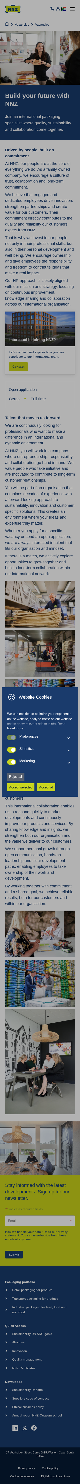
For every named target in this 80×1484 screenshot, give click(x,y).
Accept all (46, 787)
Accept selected (20, 787)
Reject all (15, 776)
